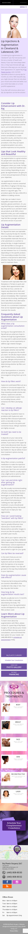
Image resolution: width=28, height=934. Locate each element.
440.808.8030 (23, 2)
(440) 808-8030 (14, 872)
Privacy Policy (14, 931)
